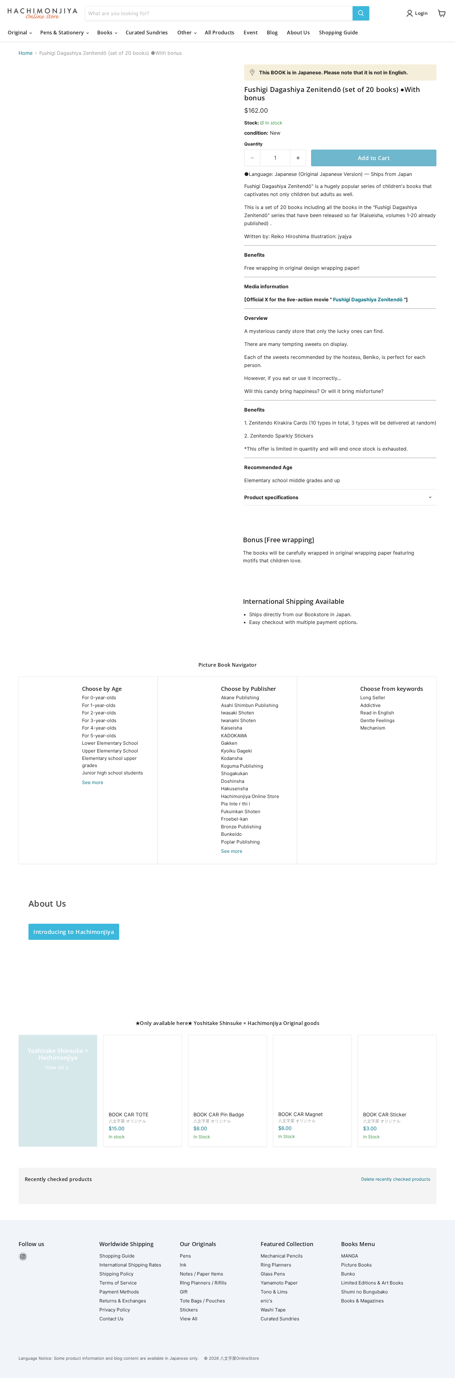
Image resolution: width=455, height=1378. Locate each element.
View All (188, 1319)
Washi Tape (273, 1310)
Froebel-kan (234, 819)
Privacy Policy (114, 1310)
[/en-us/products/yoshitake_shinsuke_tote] (143, 1074)
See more (92, 782)
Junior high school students (112, 773)
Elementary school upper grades (109, 761)
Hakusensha (234, 788)
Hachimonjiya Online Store (250, 796)
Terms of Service (118, 1283)
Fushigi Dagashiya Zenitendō (368, 299)
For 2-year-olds (99, 713)
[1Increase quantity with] (298, 158)
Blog (272, 32)
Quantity (253, 144)
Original (18, 32)
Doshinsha (232, 781)
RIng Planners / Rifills (203, 1283)
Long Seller (372, 697)
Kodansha (231, 758)
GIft (184, 1292)
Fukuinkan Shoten (240, 811)
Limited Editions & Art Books (372, 1283)
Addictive (370, 705)
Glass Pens (273, 1274)
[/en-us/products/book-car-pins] (227, 1074)
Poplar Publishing (240, 842)
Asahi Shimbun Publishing (249, 705)
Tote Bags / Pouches (202, 1301)
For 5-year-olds (99, 736)
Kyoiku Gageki (236, 751)
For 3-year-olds (99, 720)
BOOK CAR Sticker (384, 1114)
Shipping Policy (116, 1274)
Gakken (229, 743)
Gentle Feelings (377, 720)
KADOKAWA (234, 736)
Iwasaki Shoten (237, 713)
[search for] (361, 13)
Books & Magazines (362, 1301)
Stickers (189, 1310)
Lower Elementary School (110, 743)
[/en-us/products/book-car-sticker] (397, 1074)
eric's (266, 1301)
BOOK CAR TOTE (129, 1114)
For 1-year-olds (98, 705)
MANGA (349, 1256)
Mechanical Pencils (282, 1256)
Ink (183, 1265)
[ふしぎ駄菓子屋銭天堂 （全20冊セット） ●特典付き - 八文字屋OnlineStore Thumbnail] (30, 82)
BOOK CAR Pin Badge (218, 1114)
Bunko (348, 1274)
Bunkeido (231, 834)
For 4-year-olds (99, 728)
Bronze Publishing (241, 827)
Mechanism (372, 728)
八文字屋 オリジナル (127, 1121)
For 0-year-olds (99, 697)
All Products (220, 32)
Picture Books (356, 1265)
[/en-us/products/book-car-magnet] (312, 1074)
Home (25, 53)
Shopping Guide (338, 32)
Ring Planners (276, 1265)
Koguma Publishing (242, 766)
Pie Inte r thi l (235, 804)
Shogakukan (234, 773)
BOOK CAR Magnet (300, 1114)
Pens (185, 1256)
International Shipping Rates (130, 1265)
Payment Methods (119, 1292)
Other (185, 32)
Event (251, 32)
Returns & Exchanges (122, 1301)
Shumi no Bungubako (364, 1292)
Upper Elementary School (110, 751)
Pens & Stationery (62, 32)
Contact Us (111, 1319)
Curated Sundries (147, 32)
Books (105, 32)
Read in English (377, 713)
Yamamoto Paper (279, 1283)
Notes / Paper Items (201, 1274)
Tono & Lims (274, 1292)
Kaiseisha (231, 728)
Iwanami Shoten (238, 720)
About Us (298, 32)
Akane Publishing (240, 697)
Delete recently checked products (395, 1179)
